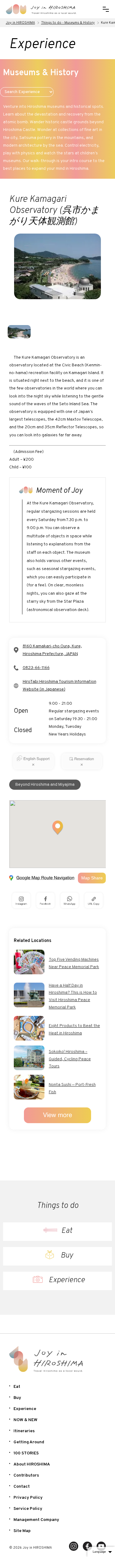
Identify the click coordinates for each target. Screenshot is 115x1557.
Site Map (22, 1531)
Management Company (36, 1519)
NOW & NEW (25, 1420)
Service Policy (27, 1508)
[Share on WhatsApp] (70, 900)
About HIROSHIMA (31, 1464)
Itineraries (24, 1431)
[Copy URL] (94, 900)
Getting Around (28, 1442)
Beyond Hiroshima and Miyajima (45, 784)
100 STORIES (26, 1453)
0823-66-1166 (36, 667)
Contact (21, 1486)
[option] (57, 278)
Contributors (26, 1475)
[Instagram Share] (21, 900)
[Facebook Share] (45, 900)
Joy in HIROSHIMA (20, 23)
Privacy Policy (28, 1497)
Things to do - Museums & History (68, 23)
